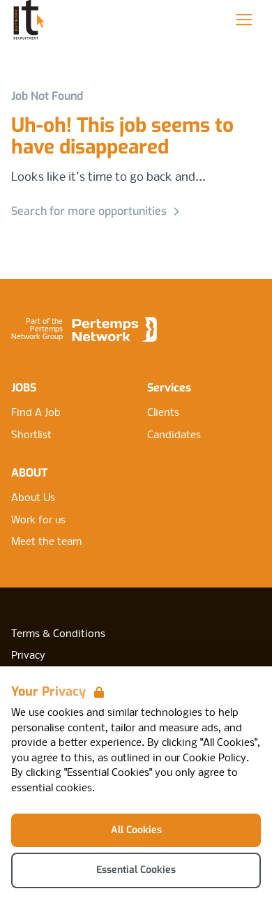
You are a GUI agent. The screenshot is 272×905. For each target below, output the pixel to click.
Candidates (174, 435)
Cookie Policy (214, 758)
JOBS (23, 387)
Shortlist (31, 435)
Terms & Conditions (58, 634)
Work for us (38, 520)
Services (169, 387)
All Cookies (136, 830)
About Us (33, 498)
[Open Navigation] (244, 19)
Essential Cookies (136, 869)
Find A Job (36, 413)
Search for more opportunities (89, 211)
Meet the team (46, 542)
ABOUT (29, 472)
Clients (163, 413)
